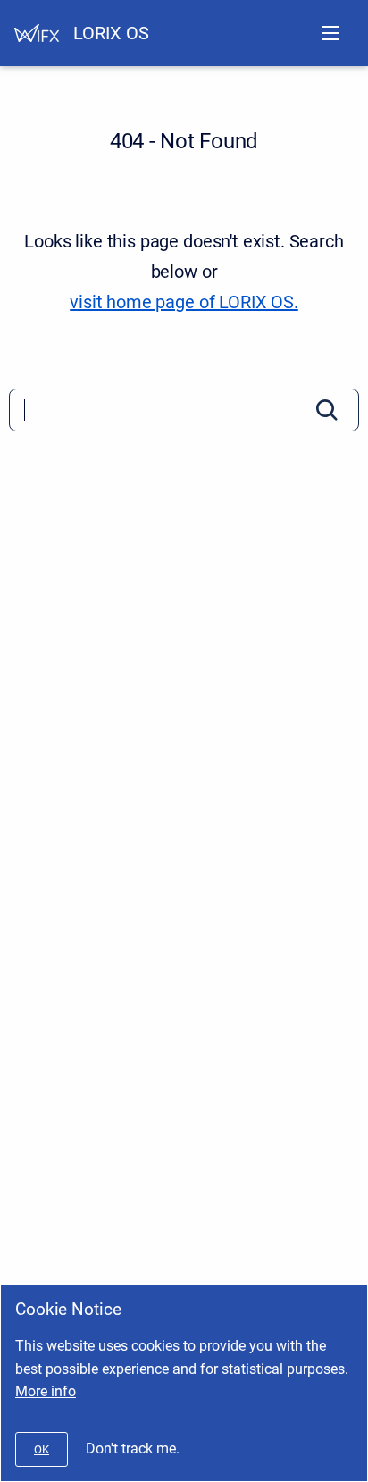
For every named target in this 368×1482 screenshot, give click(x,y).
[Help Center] (36, 33)
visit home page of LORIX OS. (184, 302)
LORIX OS (111, 33)
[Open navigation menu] (330, 33)
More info (45, 1391)
